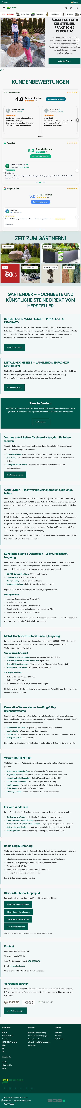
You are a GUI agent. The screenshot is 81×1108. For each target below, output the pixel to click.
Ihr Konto (58, 1027)
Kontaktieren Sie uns (15, 475)
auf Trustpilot (24, 167)
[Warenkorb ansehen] (76, 8)
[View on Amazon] (8, 110)
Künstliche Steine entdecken (18, 904)
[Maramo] (11, 1002)
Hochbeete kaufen (14, 387)
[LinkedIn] (32, 1088)
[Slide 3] (40, 182)
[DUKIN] (45, 1002)
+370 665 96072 (34, 961)
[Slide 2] (37, 182)
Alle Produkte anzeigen (16, 926)
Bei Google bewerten (40, 202)
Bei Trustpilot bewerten (40, 156)
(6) (47, 152)
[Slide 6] (44, 182)
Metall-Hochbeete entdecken (18, 912)
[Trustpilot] (64, 1100)
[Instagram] (10, 1088)
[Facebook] (4, 1088)
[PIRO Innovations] (28, 1002)
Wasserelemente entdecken (18, 919)
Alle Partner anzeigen (15, 1011)
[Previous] (4, 170)
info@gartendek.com (17, 966)
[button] (77, 45)
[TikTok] (21, 1088)
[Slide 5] (43, 182)
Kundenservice (6, 1057)
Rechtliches (31, 1027)
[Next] (77, 170)
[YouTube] (15, 1088)
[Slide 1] (36, 182)
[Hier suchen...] (71, 8)
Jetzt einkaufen (40, 422)
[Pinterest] (26, 1088)
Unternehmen (6, 1027)
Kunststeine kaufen (14, 347)
